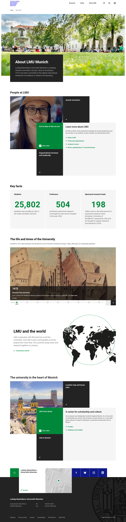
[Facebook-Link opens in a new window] (76, 472)
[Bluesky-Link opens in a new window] (85, 472)
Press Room (52, 517)
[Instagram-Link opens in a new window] (93, 472)
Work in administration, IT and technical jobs (81, 147)
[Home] (14, 472)
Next (113, 302)
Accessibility (41, 517)
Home (11, 10)
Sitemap (12, 517)
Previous (108, 302)
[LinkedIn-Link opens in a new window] (102, 472)
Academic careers (73, 144)
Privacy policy (22, 517)
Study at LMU (72, 137)
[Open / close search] (109, 3)
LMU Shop (62, 517)
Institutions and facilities (75, 430)
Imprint (32, 517)
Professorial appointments (76, 141)
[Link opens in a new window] (45, 480)
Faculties (70, 427)
